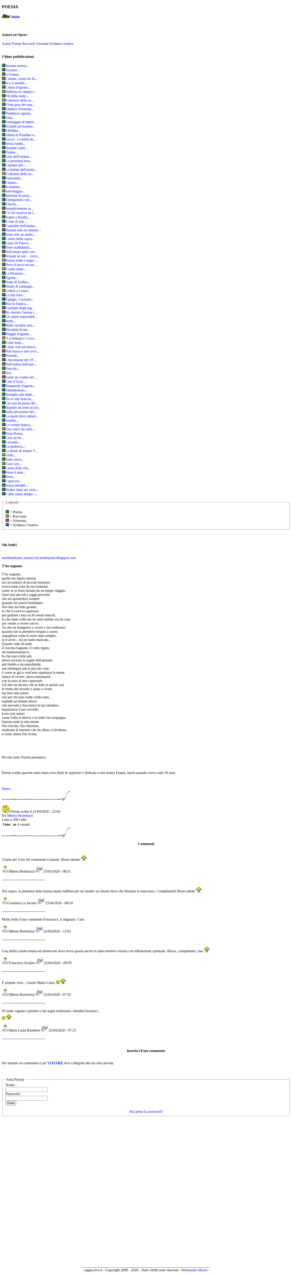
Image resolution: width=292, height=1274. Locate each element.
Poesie (16, 44)
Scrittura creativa (62, 44)
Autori (6, 44)
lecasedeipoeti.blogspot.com (55, 558)
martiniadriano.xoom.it (18, 558)
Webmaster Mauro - (195, 1270)
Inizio (15, 17)
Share (6, 789)
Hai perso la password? (146, 1111)
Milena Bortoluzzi (20, 815)
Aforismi (42, 44)
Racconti (28, 44)
